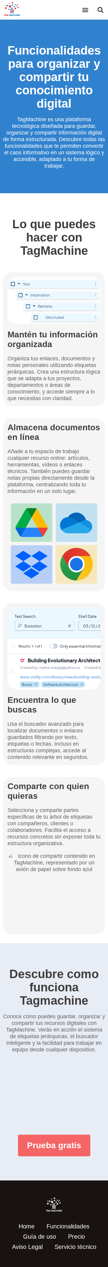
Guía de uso (39, 1236)
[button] (85, 10)
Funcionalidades (67, 1226)
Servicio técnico (75, 1246)
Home (26, 1226)
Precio (76, 1236)
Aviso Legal (27, 1246)
